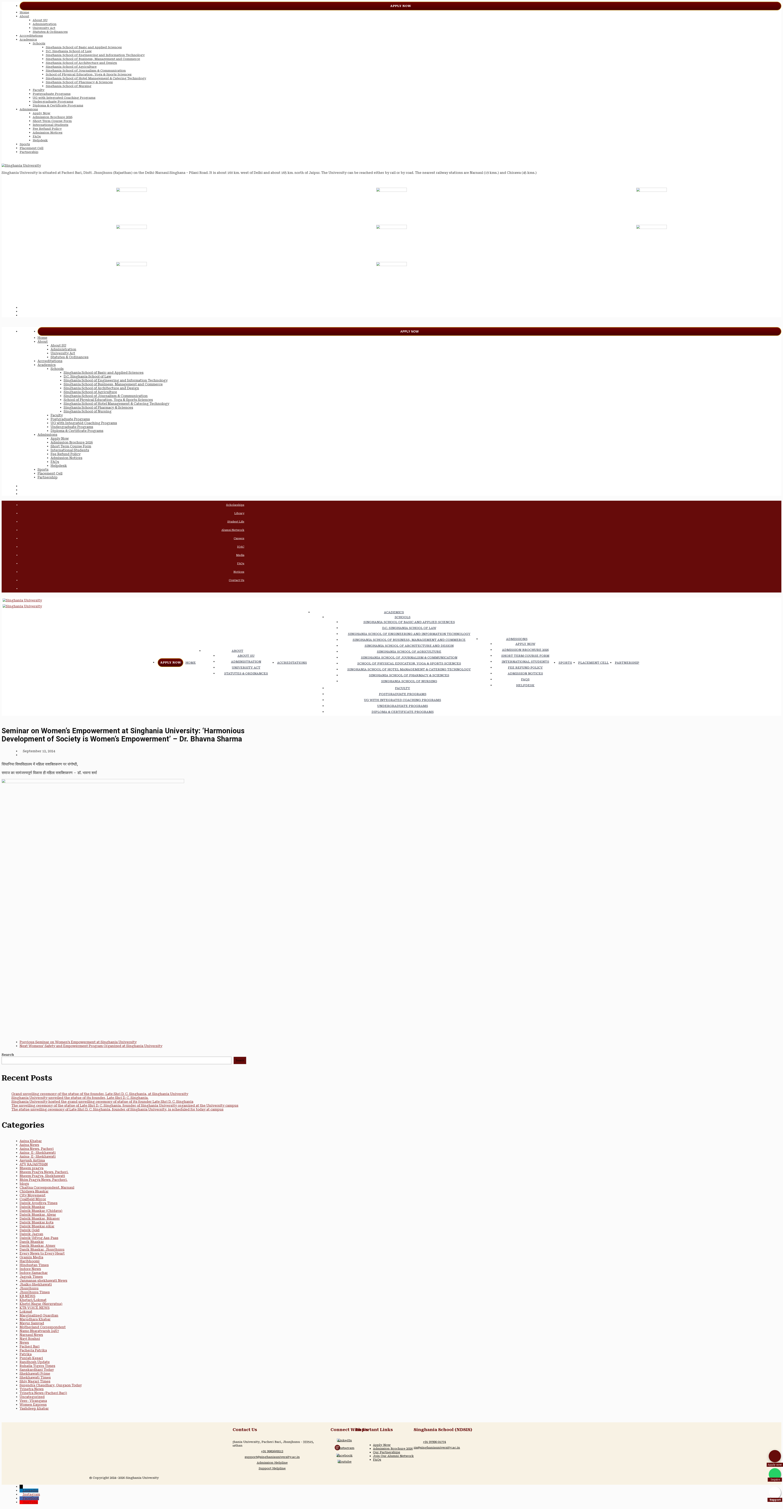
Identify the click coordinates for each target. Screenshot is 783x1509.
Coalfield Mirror (33, 1199)
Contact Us (236, 580)
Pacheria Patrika (33, 1350)
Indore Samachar (34, 1273)
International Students (50, 125)
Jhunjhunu (29, 1288)
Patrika (26, 1354)
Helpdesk (40, 140)
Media (240, 555)
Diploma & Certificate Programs (58, 105)
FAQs (37, 136)
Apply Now (400, 6)
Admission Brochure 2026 (52, 117)
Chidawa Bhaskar (34, 1191)
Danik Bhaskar (32, 1242)
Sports (25, 144)
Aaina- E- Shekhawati (38, 1153)
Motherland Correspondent (43, 1327)
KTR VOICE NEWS (35, 1308)
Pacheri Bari (30, 1346)
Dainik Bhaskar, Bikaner (40, 1219)
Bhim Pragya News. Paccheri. (43, 1180)
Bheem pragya (31, 1168)
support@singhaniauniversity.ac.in (272, 1457)
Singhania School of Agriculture (71, 67)
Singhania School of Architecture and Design (81, 63)
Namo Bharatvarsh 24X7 (39, 1331)
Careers (239, 538)
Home (24, 12)
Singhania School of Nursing (68, 86)
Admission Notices (47, 132)
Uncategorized (32, 1397)
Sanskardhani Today (37, 1370)
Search (8, 1055)
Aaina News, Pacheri (37, 1149)
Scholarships (235, 504)
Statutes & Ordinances (50, 32)
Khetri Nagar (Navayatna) (41, 1304)
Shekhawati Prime (35, 1374)
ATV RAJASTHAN (34, 1164)
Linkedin (30, 1490)
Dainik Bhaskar (32, 1207)
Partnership (29, 152)
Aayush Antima (32, 1160)
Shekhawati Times (35, 1377)
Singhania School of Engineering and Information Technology (95, 55)
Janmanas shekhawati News (43, 1281)
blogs (24, 1184)
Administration (44, 24)
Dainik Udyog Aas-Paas (39, 1238)
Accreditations (31, 36)
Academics (28, 39)
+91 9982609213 (272, 1451)
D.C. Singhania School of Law (69, 51)
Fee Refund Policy (47, 129)
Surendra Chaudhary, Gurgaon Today (51, 1385)
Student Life (235, 521)
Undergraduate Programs (53, 101)
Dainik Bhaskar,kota (36, 1222)
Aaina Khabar (31, 1141)
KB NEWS (27, 1296)
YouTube (30, 1502)
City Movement (32, 1195)
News (24, 1343)
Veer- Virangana (33, 1401)
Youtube (345, 1462)
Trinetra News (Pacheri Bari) (43, 1393)
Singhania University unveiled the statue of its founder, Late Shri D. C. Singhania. (79, 1098)
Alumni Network (232, 529)
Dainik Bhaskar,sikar (37, 1226)
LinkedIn (345, 1440)
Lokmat (26, 1312)
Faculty (38, 90)
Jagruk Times (31, 1277)
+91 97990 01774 (434, 1442)
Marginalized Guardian (39, 1315)
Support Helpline (272, 1468)
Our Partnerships (386, 1452)
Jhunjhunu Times (35, 1292)
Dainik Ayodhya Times (39, 1203)
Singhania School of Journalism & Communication (86, 70)
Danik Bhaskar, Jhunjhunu (42, 1250)
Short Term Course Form (52, 121)
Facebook (345, 1455)
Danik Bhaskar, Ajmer (37, 1246)
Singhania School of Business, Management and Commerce (93, 59)
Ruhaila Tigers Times (37, 1366)
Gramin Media (31, 1257)
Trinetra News (32, 1389)
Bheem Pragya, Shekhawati (42, 1176)
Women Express (33, 1405)
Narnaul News (31, 1335)
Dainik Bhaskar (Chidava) (41, 1211)
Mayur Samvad (32, 1323)
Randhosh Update (35, 1362)
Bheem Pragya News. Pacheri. (44, 1172)
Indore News (30, 1269)
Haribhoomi (30, 1261)
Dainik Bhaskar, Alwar (38, 1215)
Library (239, 513)
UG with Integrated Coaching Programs (64, 98)
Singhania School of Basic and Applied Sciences (84, 47)
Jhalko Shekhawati (36, 1284)
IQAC (240, 546)
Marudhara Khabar (35, 1319)
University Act (44, 28)
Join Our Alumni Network (393, 1456)
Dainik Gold (30, 1230)
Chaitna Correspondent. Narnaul (47, 1187)
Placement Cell (31, 148)
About (24, 16)
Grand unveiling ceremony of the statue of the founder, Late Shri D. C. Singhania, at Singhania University (99, 1094)
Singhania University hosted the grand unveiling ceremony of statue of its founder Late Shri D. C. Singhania (102, 1102)
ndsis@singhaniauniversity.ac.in (434, 1447)
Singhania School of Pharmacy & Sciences (79, 82)
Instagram (346, 1448)
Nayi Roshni (30, 1339)
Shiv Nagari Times (35, 1381)
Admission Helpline (272, 1463)
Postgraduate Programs (52, 94)
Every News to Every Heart (42, 1253)
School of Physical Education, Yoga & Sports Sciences (89, 74)
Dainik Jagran (31, 1234)
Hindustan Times (34, 1265)
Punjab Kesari (31, 1358)
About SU (40, 20)
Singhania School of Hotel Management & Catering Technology (96, 78)
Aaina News (29, 1145)
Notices (238, 571)
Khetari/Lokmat (33, 1300)
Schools (39, 43)
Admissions (29, 109)
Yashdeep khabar (34, 1408)
